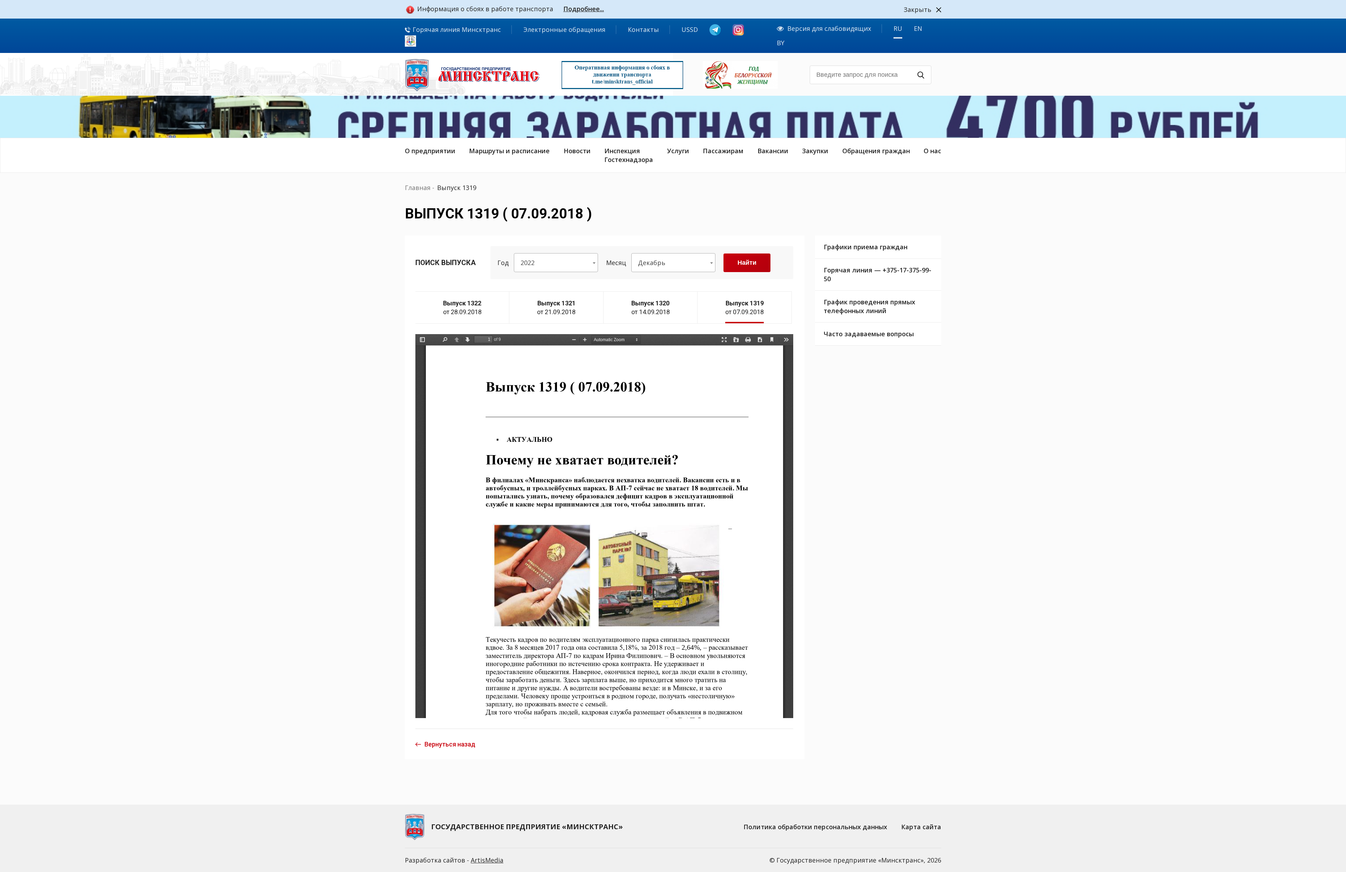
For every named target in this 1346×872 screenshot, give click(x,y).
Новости (577, 151)
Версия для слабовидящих (829, 28)
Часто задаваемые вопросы (869, 334)
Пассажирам (723, 151)
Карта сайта (921, 827)
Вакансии (772, 151)
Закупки (815, 151)
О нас (932, 151)
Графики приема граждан (865, 247)
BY (780, 43)
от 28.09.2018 (462, 307)
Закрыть (917, 9)
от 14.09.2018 (650, 307)
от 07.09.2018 (744, 307)
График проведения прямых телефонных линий (869, 306)
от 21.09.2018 (556, 307)
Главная (417, 187)
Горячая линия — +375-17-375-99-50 (877, 274)
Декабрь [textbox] (651, 262)
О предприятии (430, 151)
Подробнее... (583, 9)
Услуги (678, 151)
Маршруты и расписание (509, 151)
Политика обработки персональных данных (815, 827)
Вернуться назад (449, 744)
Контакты (643, 29)
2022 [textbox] (528, 262)
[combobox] (556, 262)
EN (918, 28)
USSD (689, 29)
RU (897, 28)
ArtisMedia (487, 860)
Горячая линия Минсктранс (456, 29)
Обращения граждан (876, 151)
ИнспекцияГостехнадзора (628, 155)
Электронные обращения (564, 29)
